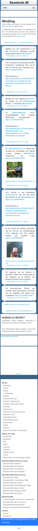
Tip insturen (7, 516)
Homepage (7, 385)
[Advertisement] (20, 13)
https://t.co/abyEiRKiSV (14, 69)
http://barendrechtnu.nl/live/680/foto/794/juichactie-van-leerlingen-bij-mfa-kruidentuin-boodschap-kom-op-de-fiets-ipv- (19, 82)
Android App (7, 436)
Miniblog (6, 396)
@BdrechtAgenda (18, 112)
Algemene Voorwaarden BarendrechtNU (16, 507)
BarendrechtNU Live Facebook (13, 466)
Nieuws (5, 391)
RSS (4, 442)
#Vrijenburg (14, 51)
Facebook (6, 447)
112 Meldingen (8, 393)
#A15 (33, 98)
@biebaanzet (29, 153)
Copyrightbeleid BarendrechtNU (13, 505)
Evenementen (7, 409)
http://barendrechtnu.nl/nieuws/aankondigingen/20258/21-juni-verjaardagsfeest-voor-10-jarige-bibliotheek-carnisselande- (19, 132)
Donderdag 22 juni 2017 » (27, 42)
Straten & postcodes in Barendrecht (15, 430)
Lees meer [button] (6, 522)
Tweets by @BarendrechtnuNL (9, 336)
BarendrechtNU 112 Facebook (13, 469)
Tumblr (5, 455)
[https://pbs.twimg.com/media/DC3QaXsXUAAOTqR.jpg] (14, 249)
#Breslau (15, 231)
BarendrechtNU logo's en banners (14, 502)
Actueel (5, 388)
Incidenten (6, 406)
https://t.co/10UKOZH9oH (14, 199)
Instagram (6, 449)
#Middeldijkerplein (28, 197)
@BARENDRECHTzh (17, 148)
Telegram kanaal (8, 452)
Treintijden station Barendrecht (13, 404)
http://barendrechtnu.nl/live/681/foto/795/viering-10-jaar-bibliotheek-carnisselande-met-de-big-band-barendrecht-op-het (19, 212)
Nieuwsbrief (7, 439)
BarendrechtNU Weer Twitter (12, 483)
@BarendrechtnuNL (8, 26)
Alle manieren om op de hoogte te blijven (17, 457)
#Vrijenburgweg (29, 101)
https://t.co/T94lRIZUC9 (14, 238)
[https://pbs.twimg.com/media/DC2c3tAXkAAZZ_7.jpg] (14, 169)
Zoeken (5, 425)
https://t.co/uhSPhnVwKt (24, 295)
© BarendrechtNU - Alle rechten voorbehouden (18, 499)
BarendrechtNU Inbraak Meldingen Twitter (17, 485)
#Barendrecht (26, 53)
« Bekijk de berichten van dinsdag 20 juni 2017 (16, 304)
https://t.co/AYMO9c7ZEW (15, 158)
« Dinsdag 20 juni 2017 (10, 42)
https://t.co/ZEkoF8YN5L (14, 119)
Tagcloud (6, 428)
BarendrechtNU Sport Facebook (14, 471)
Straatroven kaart (9, 414)
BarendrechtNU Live (10, 399)
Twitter (5, 444)
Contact (5, 513)
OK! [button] (19, 528)
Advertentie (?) (19, 373)
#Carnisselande (11, 194)
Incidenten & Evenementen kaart (14, 412)
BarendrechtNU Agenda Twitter (13, 488)
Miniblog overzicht (20, 36)
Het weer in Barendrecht (11, 401)
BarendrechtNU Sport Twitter (12, 493)
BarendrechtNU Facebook (12, 463)
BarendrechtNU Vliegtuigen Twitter (14, 491)
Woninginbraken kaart (10, 420)
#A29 (7, 233)
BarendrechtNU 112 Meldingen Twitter (16, 480)
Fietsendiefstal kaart (10, 417)
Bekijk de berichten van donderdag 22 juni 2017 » (20, 311)
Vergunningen (7, 422)
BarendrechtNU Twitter (10, 477)
